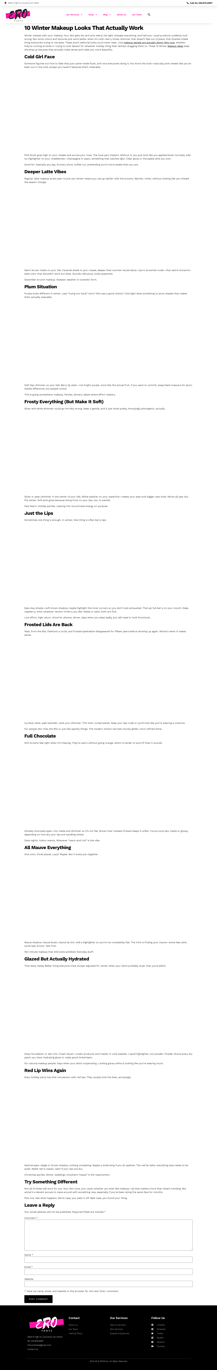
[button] (149, 14)
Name (28, 1255)
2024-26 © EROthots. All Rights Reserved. (108, 1361)
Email (28, 1267)
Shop (91, 14)
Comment (31, 1218)
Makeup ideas (175, 46)
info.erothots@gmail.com (39, 1345)
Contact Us (32, 1349)
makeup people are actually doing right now (149, 42)
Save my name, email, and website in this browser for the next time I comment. (73, 1291)
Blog (105, 14)
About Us (121, 14)
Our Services (72, 14)
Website (28, 1279)
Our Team (137, 14)
